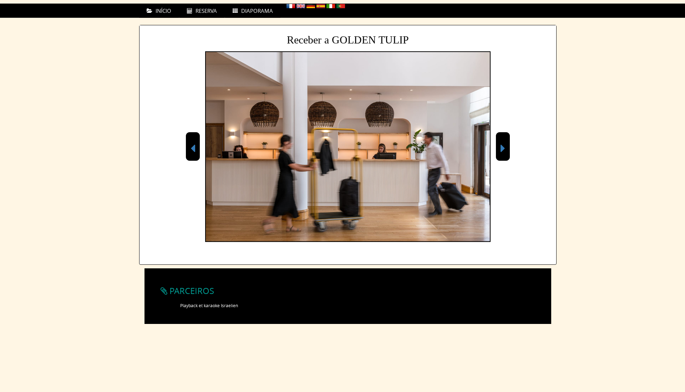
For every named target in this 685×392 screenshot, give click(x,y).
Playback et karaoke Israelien (209, 305)
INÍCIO (162, 10)
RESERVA (205, 10)
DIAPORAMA (256, 10)
